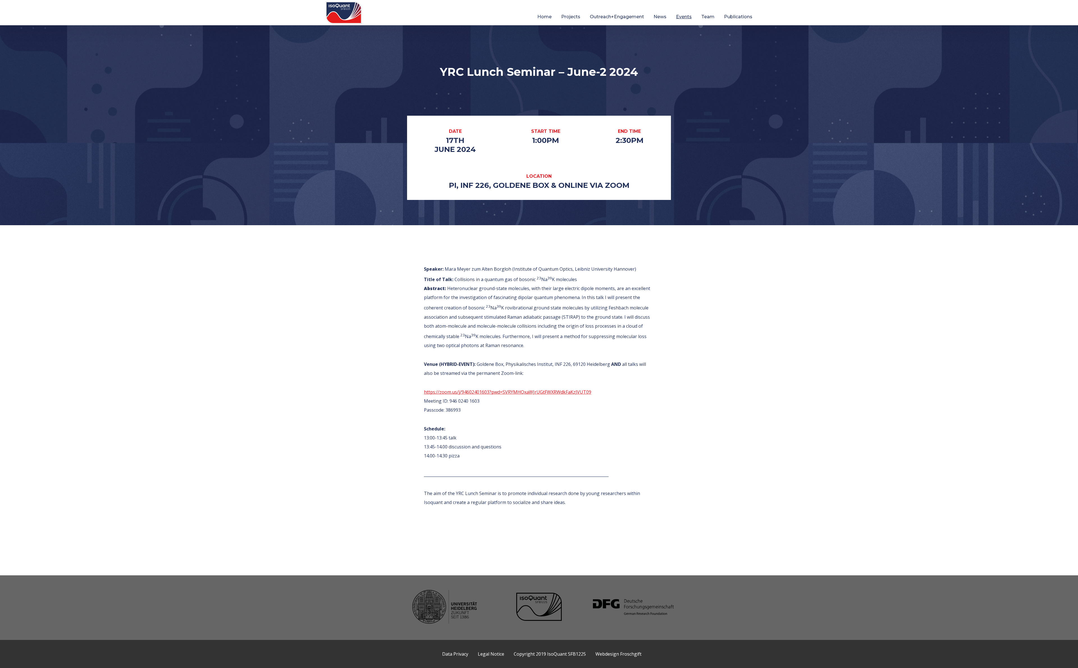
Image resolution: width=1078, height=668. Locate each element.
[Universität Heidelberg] (444, 607)
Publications (738, 16)
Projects (570, 16)
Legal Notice (491, 654)
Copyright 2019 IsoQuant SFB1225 (550, 654)
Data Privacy (455, 654)
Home (544, 16)
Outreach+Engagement (617, 16)
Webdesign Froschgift (618, 654)
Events (684, 16)
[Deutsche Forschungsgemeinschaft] (633, 607)
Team (707, 16)
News (660, 16)
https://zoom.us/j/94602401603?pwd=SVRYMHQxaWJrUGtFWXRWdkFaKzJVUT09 (507, 392)
